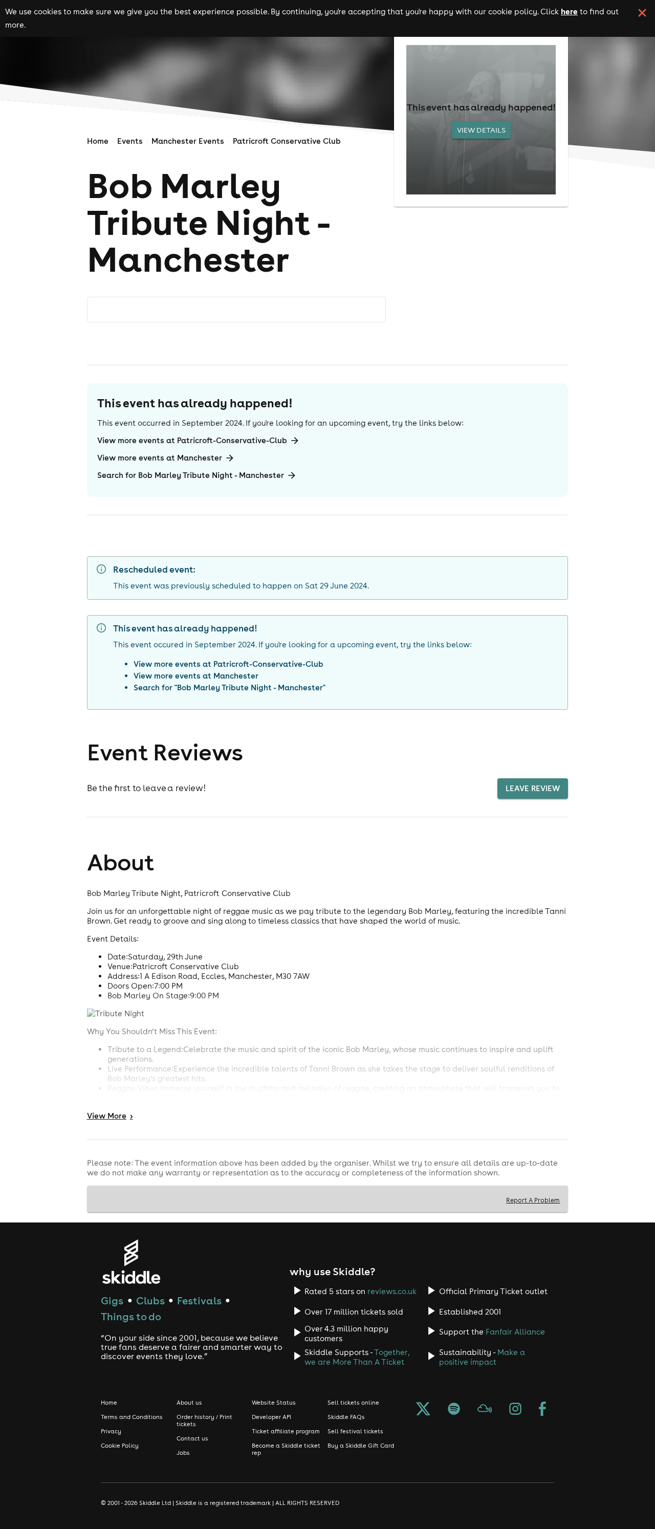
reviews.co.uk (392, 1291)
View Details (481, 130)
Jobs (183, 1452)
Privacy (111, 1431)
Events (130, 141)
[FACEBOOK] (542, 1409)
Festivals (199, 1300)
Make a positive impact (482, 1357)
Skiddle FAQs (346, 1417)
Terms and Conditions (132, 1417)
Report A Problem (533, 1200)
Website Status (274, 1402)
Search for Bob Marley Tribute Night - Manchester (190, 475)
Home (97, 141)
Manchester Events (187, 141)
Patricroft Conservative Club (287, 141)
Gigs (112, 1300)
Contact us (192, 1438)
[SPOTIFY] (454, 1409)
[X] (423, 1409)
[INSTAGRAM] (515, 1409)
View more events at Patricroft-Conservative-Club (192, 440)
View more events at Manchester (159, 458)
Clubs (150, 1300)
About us (189, 1402)
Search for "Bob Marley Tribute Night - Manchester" (229, 687)
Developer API (271, 1417)
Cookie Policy (120, 1445)
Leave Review (533, 788)
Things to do (131, 1316)
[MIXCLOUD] (484, 1409)
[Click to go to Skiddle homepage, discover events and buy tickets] (131, 1261)
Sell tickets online (353, 1402)
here (569, 11)
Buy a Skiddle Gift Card (361, 1445)
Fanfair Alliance (515, 1332)
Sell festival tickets (355, 1431)
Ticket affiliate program (286, 1431)
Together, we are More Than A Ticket (356, 1357)
